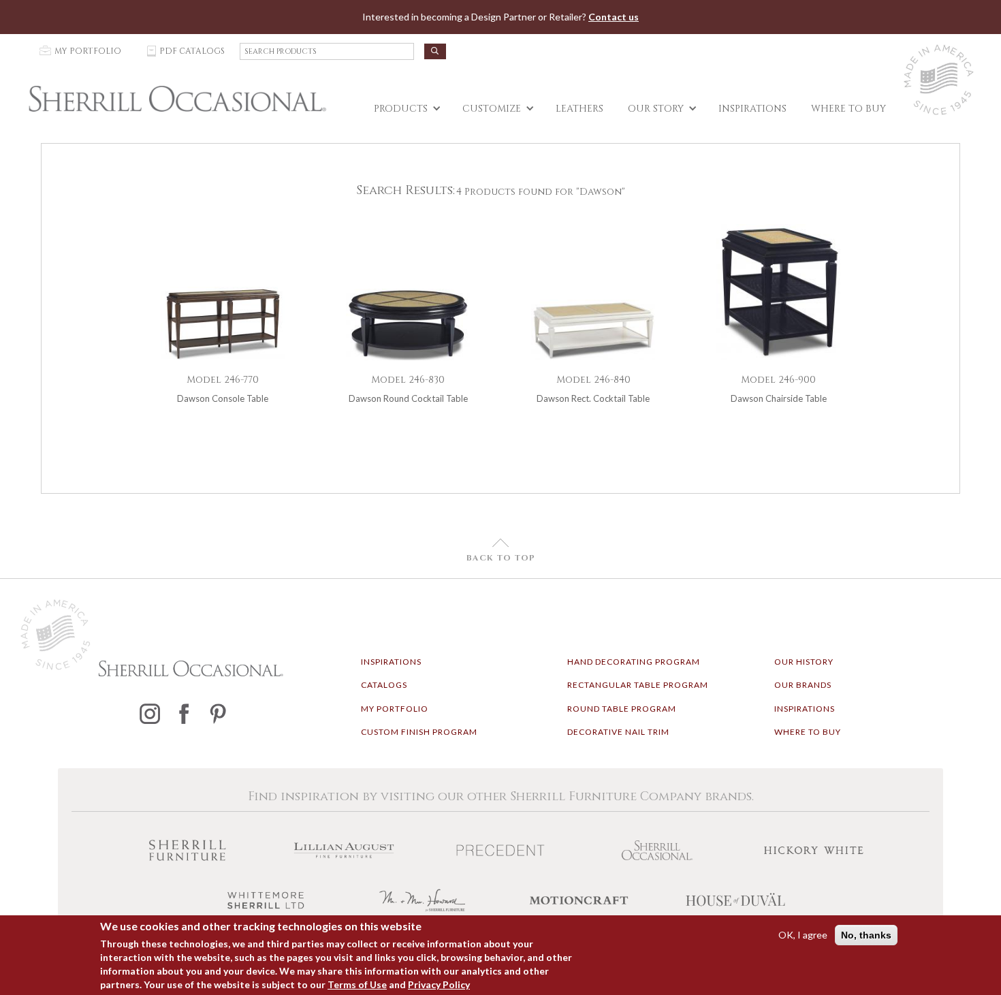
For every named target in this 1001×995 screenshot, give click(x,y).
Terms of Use (357, 984)
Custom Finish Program (419, 732)
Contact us (613, 16)
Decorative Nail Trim (618, 732)
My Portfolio (394, 709)
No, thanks (866, 935)
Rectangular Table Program (637, 685)
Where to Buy (807, 732)
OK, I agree (802, 935)
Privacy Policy (439, 984)
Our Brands (802, 685)
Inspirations (391, 662)
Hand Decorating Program (633, 662)
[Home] (177, 99)
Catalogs (384, 685)
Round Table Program (621, 709)
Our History (803, 662)
